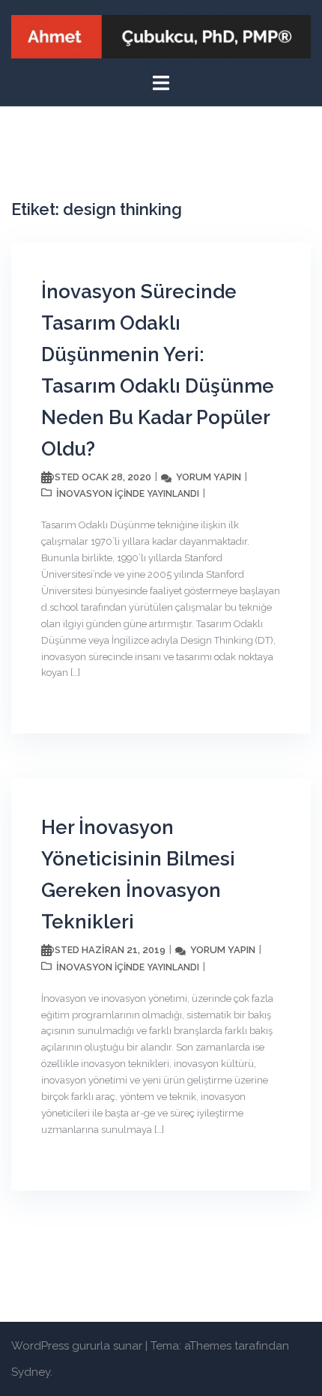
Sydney (30, 1372)
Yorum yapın (208, 477)
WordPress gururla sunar (76, 1346)
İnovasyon (84, 493)
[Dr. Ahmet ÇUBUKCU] (161, 36)
